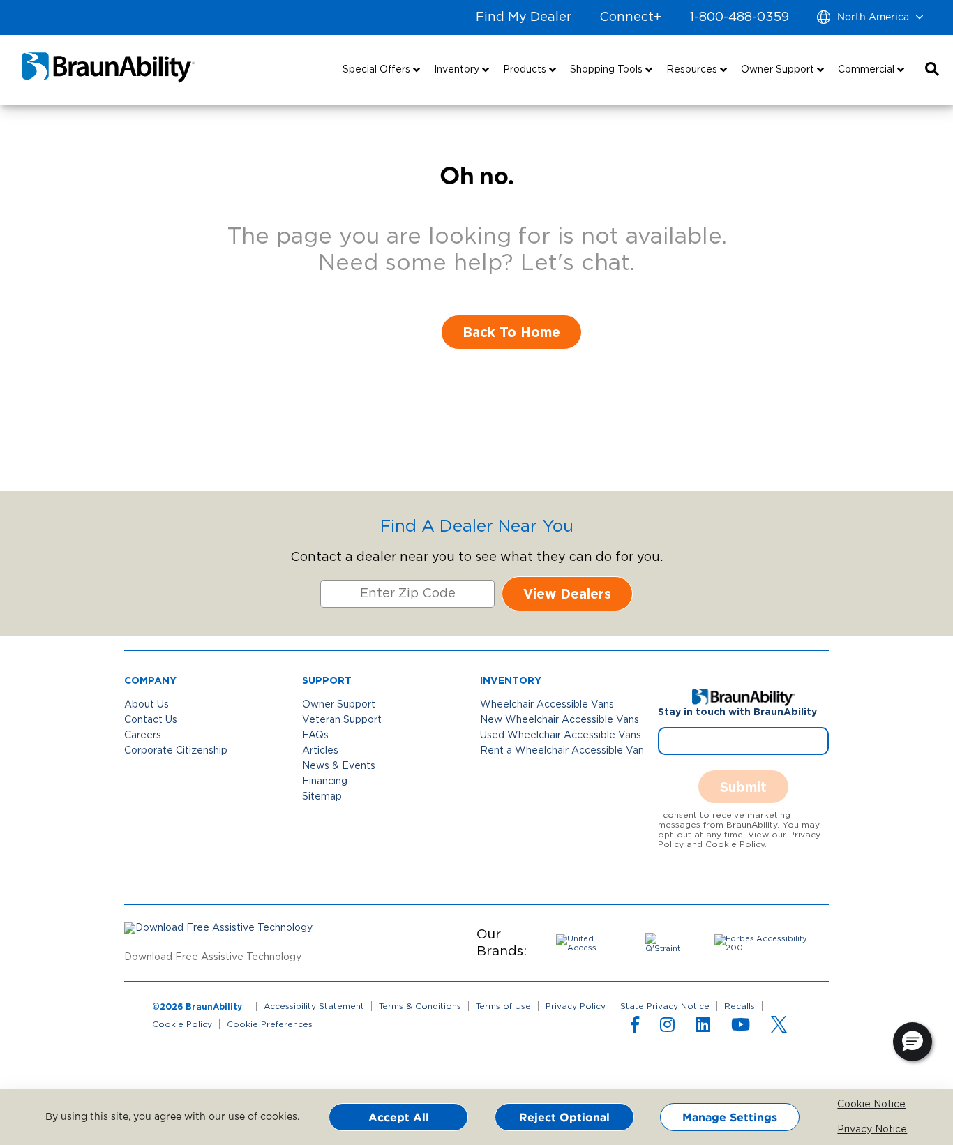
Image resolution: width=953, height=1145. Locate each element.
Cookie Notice (847, 1104)
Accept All (398, 1117)
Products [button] (526, 70)
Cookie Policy (182, 1024)
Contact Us (150, 720)
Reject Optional (564, 1117)
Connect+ (630, 17)
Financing (324, 781)
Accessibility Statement (314, 1006)
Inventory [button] (458, 70)
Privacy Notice (847, 1130)
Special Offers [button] (378, 70)
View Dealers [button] (567, 593)
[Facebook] (635, 1028)
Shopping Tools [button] (607, 70)
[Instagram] (667, 1028)
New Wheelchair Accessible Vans (559, 720)
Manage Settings (729, 1117)
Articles (320, 751)
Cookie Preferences (270, 1024)
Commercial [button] (867, 70)
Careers (142, 735)
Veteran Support (342, 720)
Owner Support (338, 705)
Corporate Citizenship (175, 751)
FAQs (315, 735)
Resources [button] (693, 70)
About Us (146, 705)
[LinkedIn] (703, 1028)
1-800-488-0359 (739, 17)
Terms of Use (503, 1006)
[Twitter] (779, 1024)
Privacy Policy (576, 1006)
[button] (932, 69)
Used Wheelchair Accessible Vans (560, 735)
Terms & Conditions (420, 1006)
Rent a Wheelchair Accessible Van (562, 751)
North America (873, 17)
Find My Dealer (523, 17)
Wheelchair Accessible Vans (547, 705)
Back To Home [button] (511, 331)
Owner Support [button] (779, 70)
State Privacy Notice (665, 1006)
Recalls (739, 1006)
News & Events (338, 766)
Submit (743, 786)
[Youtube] (740, 1028)
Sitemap (322, 797)
